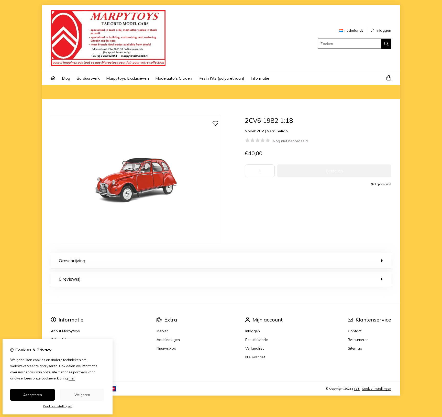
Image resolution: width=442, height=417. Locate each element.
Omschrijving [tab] (72, 260)
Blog (66, 78)
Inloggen (252, 331)
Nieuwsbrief (255, 357)
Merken (163, 331)
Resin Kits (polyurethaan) (221, 78)
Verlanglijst (254, 348)
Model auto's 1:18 (80, 92)
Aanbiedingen (168, 339)
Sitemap (355, 348)
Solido (282, 131)
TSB (357, 388)
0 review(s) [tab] (70, 279)
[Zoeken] (386, 44)
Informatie (260, 78)
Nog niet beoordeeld (290, 141)
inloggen (383, 30)
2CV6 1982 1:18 (113, 92)
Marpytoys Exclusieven (127, 78)
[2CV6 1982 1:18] (136, 242)
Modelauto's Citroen (173, 78)
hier (72, 378)
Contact (354, 331)
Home (56, 92)
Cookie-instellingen (376, 388)
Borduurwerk (88, 78)
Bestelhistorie (256, 339)
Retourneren (358, 339)
